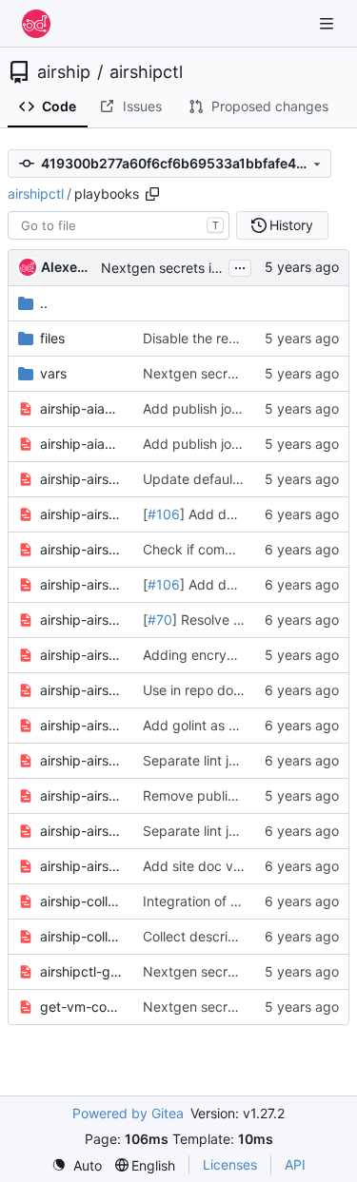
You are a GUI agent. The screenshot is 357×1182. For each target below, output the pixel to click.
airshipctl (146, 72)
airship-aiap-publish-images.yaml (82, 444)
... (240, 266)
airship (63, 72)
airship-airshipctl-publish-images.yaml (82, 795)
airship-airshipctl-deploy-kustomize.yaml (82, 655)
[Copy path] (152, 194)
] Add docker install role (253, 514)
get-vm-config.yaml (82, 1006)
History (291, 225)
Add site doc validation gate (230, 866)
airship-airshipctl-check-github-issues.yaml (82, 549)
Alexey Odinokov (67, 267)
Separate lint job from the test (235, 760)
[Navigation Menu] (328, 23)
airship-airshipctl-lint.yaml (82, 760)
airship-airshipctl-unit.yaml (82, 831)
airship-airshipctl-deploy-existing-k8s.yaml (82, 619)
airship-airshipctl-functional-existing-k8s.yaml (82, 690)
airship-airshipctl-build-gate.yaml (82, 479)
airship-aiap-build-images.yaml (82, 408)
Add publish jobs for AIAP (222, 408)
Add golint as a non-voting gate (241, 725)
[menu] (76, 1165)
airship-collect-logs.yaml (82, 936)
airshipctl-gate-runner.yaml (82, 971)
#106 (164, 514)
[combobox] (118, 225)
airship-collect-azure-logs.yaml (82, 901)
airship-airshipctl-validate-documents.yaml (82, 866)
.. (44, 303)
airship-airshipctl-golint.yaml (82, 725)
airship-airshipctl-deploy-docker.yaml (82, 584)
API (295, 1164)
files (52, 338)
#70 (160, 619)
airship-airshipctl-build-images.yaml (82, 514)
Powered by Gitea (128, 1113)
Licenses (230, 1164)
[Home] (36, 24)
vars (53, 373)
